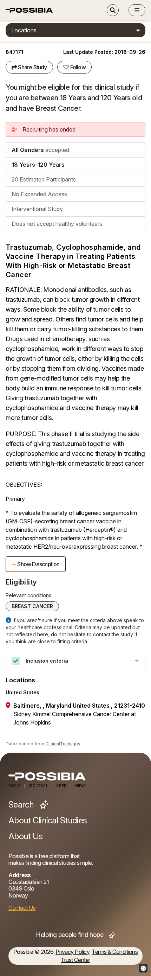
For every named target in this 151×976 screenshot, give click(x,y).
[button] (137, 10)
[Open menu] (137, 10)
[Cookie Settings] (143, 968)
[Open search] (113, 10)
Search (22, 805)
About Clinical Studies (47, 820)
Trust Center (75, 960)
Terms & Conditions (115, 952)
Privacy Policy (72, 952)
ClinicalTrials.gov (62, 743)
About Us (25, 836)
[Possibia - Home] (75, 776)
